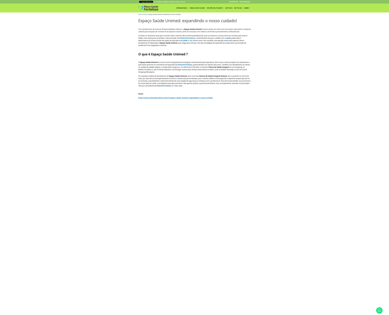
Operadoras (181, 8)
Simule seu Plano (197, 8)
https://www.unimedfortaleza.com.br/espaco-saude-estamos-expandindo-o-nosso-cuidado (175, 98)
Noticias (238, 8)
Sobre (246, 8)
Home (140, 14)
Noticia (145, 14)
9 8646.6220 (245, 2)
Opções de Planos (214, 8)
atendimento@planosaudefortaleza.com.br (170, 2)
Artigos (228, 8)
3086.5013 (234, 2)
